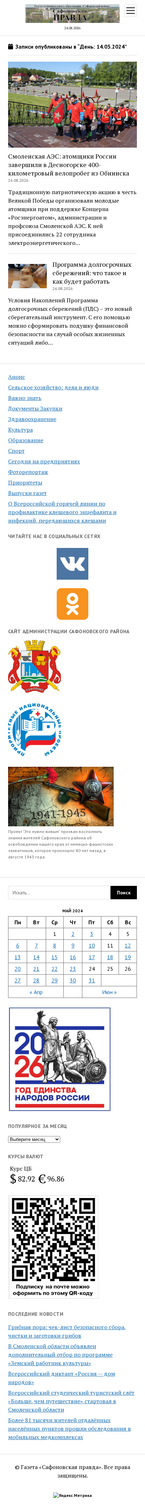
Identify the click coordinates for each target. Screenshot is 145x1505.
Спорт (16, 451)
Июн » (109, 991)
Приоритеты (25, 482)
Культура (20, 429)
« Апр (36, 991)
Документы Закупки (35, 408)
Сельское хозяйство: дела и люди (53, 387)
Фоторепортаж (28, 472)
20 (17, 968)
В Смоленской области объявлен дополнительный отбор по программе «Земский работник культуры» (60, 1354)
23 (73, 968)
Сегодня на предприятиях (44, 461)
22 (54, 968)
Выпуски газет (27, 493)
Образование (25, 440)
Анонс (16, 377)
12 (128, 945)
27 (17, 980)
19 (128, 957)
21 (36, 968)
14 (36, 957)
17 (92, 957)
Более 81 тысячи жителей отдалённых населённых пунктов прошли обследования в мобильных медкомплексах (69, 1428)
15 (54, 957)
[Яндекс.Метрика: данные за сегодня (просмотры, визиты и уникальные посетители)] (72, 1495)
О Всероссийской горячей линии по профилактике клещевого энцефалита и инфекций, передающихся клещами (62, 512)
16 (73, 957)
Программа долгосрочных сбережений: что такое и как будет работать (91, 272)
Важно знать (25, 398)
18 (110, 957)
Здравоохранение (32, 419)
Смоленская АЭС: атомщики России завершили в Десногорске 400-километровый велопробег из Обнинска (68, 164)
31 (92, 980)
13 (17, 957)
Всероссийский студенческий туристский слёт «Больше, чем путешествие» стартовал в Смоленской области (71, 1401)
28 (36, 980)
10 (92, 945)
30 (73, 980)
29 (54, 980)
